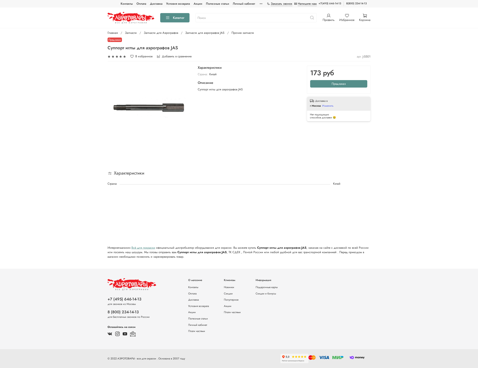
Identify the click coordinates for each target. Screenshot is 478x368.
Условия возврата (178, 3)
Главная (113, 33)
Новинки (229, 287)
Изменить (327, 105)
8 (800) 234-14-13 (123, 312)
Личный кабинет (244, 3)
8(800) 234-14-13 (356, 3)
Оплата (141, 3)
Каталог (178, 17)
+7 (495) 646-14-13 (124, 299)
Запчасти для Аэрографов (161, 33)
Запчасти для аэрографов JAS (204, 33)
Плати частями (196, 331)
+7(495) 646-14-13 (330, 3)
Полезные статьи (217, 3)
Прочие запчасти (243, 33)
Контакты (127, 3)
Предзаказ (339, 84)
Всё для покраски (143, 248)
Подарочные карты (267, 287)
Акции (198, 3)
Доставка (156, 3)
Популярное (231, 300)
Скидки (228, 293)
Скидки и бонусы (266, 293)
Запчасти (131, 33)
